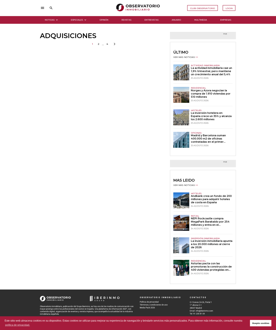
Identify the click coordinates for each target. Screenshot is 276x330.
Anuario (176, 20)
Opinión (104, 20)
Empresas (225, 20)
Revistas (126, 20)
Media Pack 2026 (147, 308)
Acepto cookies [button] (260, 323)
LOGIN (229, 8)
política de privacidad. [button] (17, 325)
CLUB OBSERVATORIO (202, 8)
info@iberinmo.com (204, 311)
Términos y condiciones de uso (154, 305)
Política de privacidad (149, 302)
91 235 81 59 (199, 314)
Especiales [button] (77, 20)
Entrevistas (151, 20)
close (84, 8)
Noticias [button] (49, 20)
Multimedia (200, 20)
